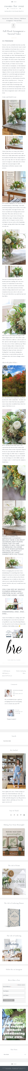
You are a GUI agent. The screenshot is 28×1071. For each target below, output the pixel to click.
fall (15, 660)
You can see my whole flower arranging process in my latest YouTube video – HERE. (13, 592)
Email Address (7, 986)
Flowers (18, 660)
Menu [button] (15, 1)
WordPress (15, 1068)
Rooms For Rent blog (14, 8)
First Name (6, 991)
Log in (20, 1068)
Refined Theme (16, 1068)
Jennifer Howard (18, 690)
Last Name (5, 995)
